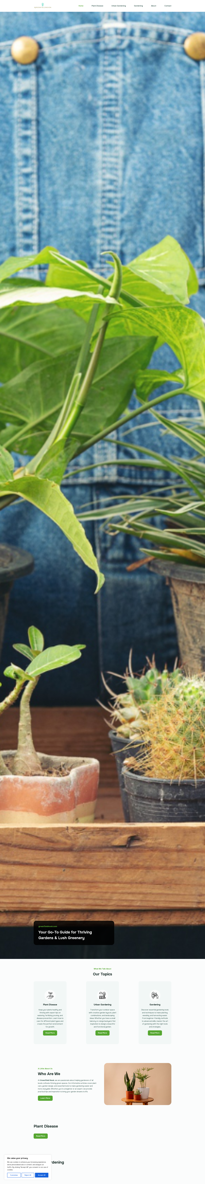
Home (81, 6)
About (153, 6)
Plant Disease (97, 6)
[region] (27, 1167)
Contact (167, 6)
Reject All (28, 1175)
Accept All (41, 1175)
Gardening (138, 6)
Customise (14, 1175)
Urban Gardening (118, 6)
